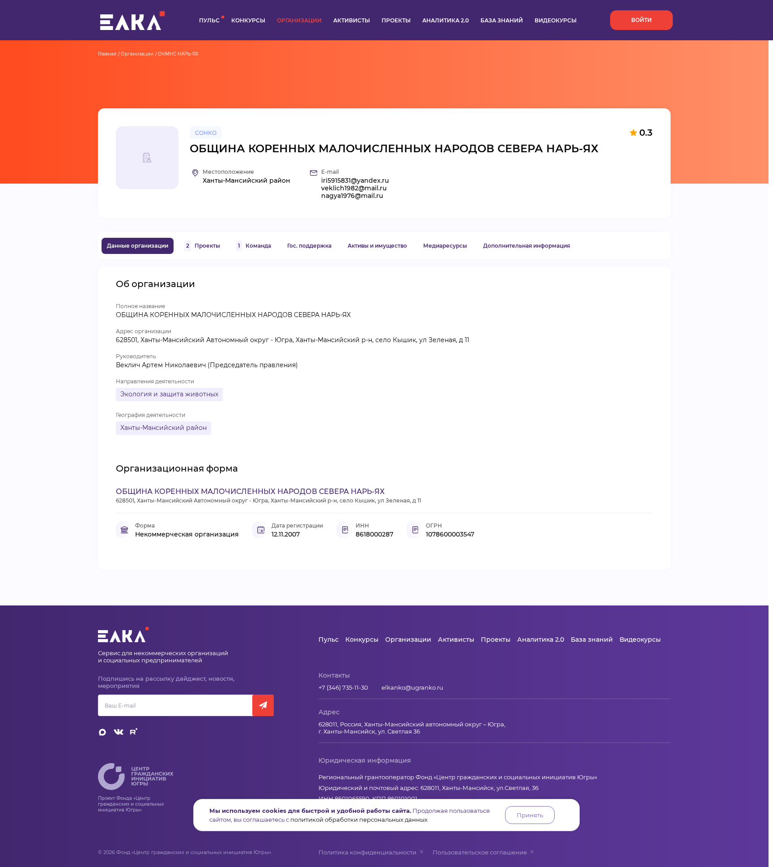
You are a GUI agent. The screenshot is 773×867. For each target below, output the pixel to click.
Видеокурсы (556, 20)
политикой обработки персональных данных (359, 819)
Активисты (351, 20)
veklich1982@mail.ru (353, 188)
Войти (641, 20)
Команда (254, 245)
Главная (107, 54)
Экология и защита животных (169, 394)
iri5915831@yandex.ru (355, 181)
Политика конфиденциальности (367, 852)
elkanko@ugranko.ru (412, 687)
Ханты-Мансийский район (163, 428)
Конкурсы (248, 20)
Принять (530, 815)
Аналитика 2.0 (445, 20)
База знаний (501, 20)
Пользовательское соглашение (480, 852)
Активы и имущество (377, 245)
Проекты (396, 20)
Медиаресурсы (445, 245)
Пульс (209, 20)
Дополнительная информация (526, 245)
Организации (299, 20)
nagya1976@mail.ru (352, 196)
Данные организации (137, 245)
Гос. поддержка (309, 245)
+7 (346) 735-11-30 (343, 687)
